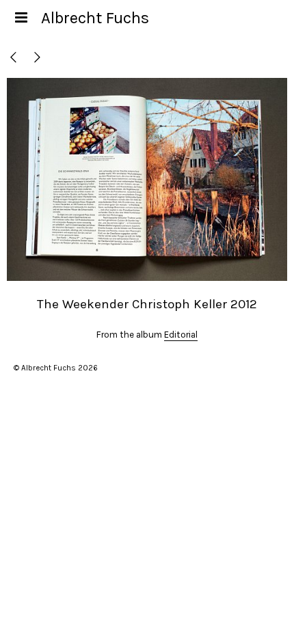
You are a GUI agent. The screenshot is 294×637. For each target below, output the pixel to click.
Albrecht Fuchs (95, 17)
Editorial (181, 334)
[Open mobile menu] (20, 18)
